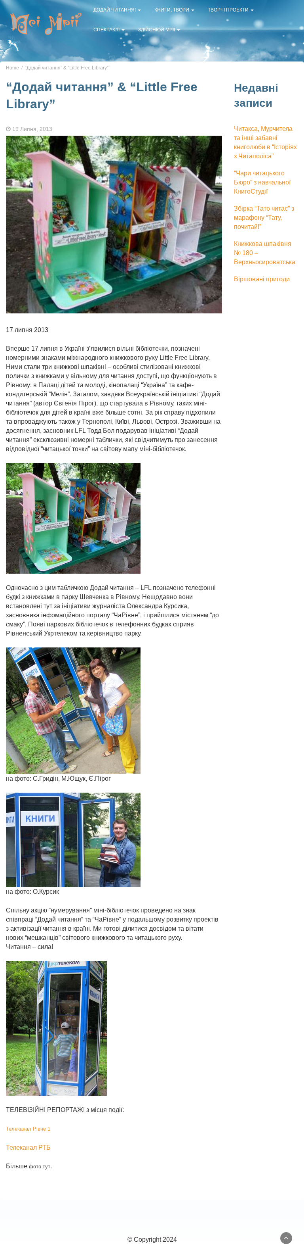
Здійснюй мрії (157, 30)
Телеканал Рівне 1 (28, 1129)
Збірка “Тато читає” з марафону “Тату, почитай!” (264, 217)
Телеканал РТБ (28, 1147)
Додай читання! (115, 10)
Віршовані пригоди (262, 279)
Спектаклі (107, 30)
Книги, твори (172, 10)
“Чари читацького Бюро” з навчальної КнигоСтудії (262, 182)
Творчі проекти (229, 10)
